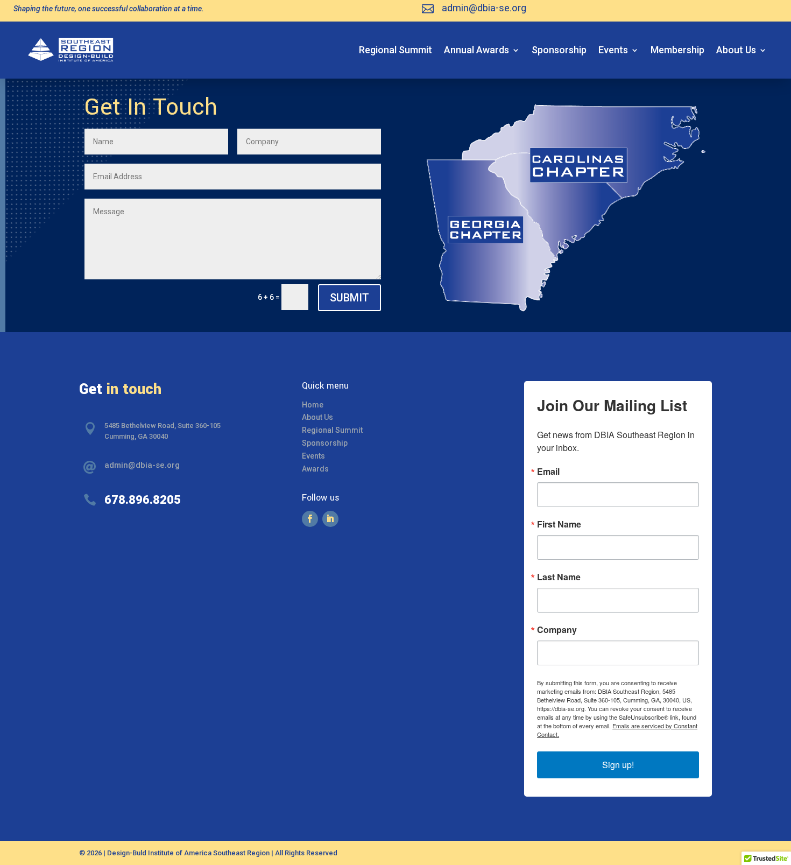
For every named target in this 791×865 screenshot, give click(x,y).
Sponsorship (559, 49)
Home (312, 404)
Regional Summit (395, 49)
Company (557, 629)
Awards (315, 469)
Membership (677, 49)
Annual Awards (476, 49)
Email (548, 471)
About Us (736, 49)
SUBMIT (349, 297)
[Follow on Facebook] (310, 519)
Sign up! (618, 764)
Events (613, 49)
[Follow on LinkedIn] (330, 519)
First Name (559, 524)
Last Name (559, 577)
